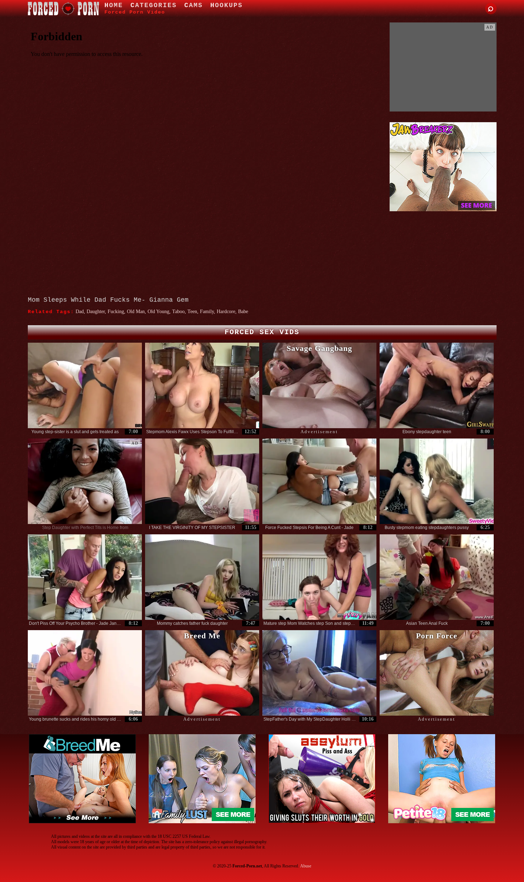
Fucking (116, 311)
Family (207, 311)
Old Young (158, 311)
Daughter (96, 311)
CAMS (193, 5)
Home (113, 5)
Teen (192, 311)
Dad (80, 311)
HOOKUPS (226, 5)
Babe (243, 311)
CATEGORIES (153, 5)
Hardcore (226, 311)
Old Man (136, 311)
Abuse (305, 865)
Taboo (178, 311)
